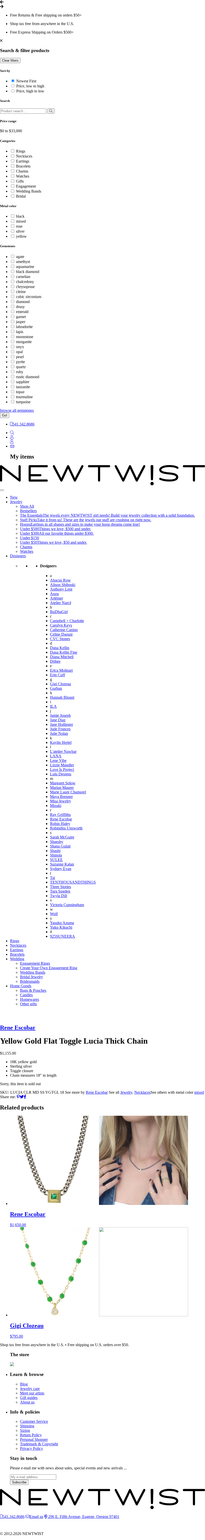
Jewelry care (30, 1388)
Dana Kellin (59, 648)
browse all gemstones (17, 410)
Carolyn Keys (61, 625)
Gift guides (29, 1397)
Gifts (20, 181)
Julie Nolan (59, 733)
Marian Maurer (62, 787)
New (14, 497)
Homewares (29, 999)
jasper (20, 322)
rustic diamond (27, 377)
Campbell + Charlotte (67, 621)
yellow (21, 236)
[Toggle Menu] (2, 490)
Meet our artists (32, 1393)
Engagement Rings (35, 963)
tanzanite (23, 387)
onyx (20, 347)
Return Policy (31, 1435)
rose (19, 226)
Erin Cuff (57, 675)
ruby (19, 372)
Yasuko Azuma (62, 923)
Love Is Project (62, 769)
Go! (4, 415)
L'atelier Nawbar (63, 751)
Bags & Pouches (33, 990)
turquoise (23, 402)
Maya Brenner (61, 796)
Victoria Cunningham (67, 905)
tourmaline (24, 397)
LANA (56, 756)
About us (27, 1402)
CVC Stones (60, 639)
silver (20, 231)
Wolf (54, 914)
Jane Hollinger (61, 724)
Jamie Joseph (60, 715)
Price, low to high (30, 86)
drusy (20, 307)
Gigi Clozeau (60, 684)
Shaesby (56, 841)
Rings (20, 151)
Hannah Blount (62, 697)
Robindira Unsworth (66, 828)
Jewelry (16, 502)
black (20, 216)
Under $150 (29, 538)
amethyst (23, 261)
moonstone (24, 337)
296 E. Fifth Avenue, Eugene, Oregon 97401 (83, 1516)
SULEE (56, 860)
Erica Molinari (61, 670)
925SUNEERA (62, 936)
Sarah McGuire (62, 837)
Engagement (26, 186)
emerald (22, 312)
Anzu (54, 594)
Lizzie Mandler (62, 765)
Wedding (17, 959)
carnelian (23, 276)
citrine (21, 292)
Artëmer (56, 598)
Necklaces (24, 156)
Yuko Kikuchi (61, 927)
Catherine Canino (64, 630)
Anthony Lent (61, 589)
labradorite (24, 327)
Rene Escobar (61, 819)
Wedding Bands (28, 191)
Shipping (27, 1426)
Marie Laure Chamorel (68, 792)
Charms (22, 171)
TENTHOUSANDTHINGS (73, 882)
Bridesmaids (30, 981)
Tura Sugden (60, 891)
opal (19, 352)
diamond (23, 302)
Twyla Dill (58, 896)
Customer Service (34, 1421)
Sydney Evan (60, 869)
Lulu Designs (60, 774)
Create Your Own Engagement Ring (48, 968)
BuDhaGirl (59, 612)
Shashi (55, 851)
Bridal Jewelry (31, 977)
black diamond (27, 271)
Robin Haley (60, 823)
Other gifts (28, 1004)
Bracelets (23, 166)
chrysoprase (25, 287)
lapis (19, 332)
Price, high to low (30, 91)
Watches (22, 176)
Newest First (26, 81)
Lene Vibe (58, 760)
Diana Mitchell (62, 657)
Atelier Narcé (60, 603)
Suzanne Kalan (62, 864)
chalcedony (25, 281)
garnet (21, 317)
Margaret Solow (63, 783)
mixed (21, 221)
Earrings (22, 161)
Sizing (25, 1430)
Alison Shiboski (62, 585)
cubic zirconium (28, 297)
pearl (20, 357)
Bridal (21, 196)
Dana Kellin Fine (63, 652)
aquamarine (25, 266)
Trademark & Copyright (39, 1444)
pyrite (20, 362)
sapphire (22, 382)
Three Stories (60, 887)
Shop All (27, 506)
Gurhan (56, 688)
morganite (24, 342)
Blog (24, 1384)
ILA (53, 706)
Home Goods (20, 986)
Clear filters (10, 60)
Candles (26, 995)
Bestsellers (28, 511)
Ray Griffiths (60, 814)
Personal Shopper (34, 1439)
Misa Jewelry (60, 801)
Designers (18, 556)
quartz (21, 367)
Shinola (56, 855)
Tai (52, 878)
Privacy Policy (31, 1448)
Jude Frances (60, 729)
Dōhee (55, 661)
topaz (20, 392)
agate (20, 256)
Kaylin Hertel (61, 742)
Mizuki (55, 805)
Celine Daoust (61, 634)
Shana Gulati (60, 846)
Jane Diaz (58, 720)
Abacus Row (60, 580)
